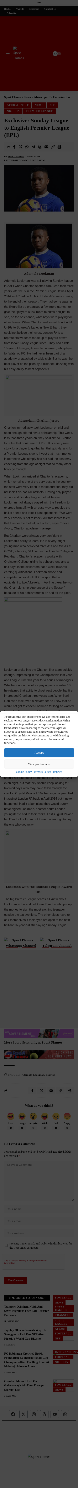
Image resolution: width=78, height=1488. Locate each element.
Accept (39, 752)
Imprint (57, 771)
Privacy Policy (42, 771)
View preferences (39, 764)
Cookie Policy (24, 771)
